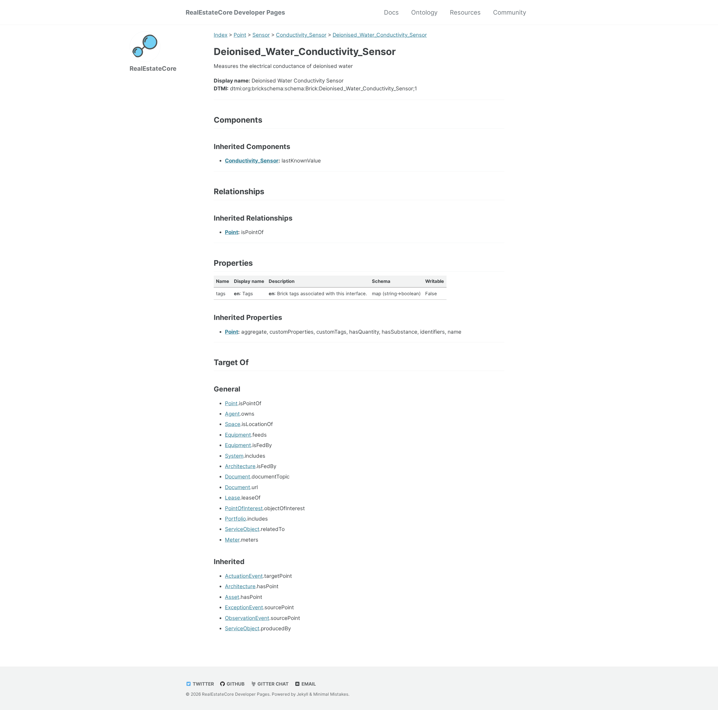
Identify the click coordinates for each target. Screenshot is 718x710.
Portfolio (235, 519)
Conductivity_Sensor (301, 35)
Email (308, 684)
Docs (391, 12)
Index (220, 35)
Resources (465, 12)
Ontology (424, 12)
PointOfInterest (244, 508)
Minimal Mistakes (330, 694)
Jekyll (302, 694)
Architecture (240, 466)
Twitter (203, 684)
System (234, 456)
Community (509, 12)
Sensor (261, 35)
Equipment (238, 435)
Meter (232, 540)
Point (240, 35)
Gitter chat (272, 684)
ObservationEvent (247, 618)
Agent (232, 414)
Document (237, 476)
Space (232, 424)
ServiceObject (242, 529)
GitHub (235, 684)
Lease (232, 497)
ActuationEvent (244, 576)
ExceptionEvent (244, 607)
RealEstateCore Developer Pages (235, 12)
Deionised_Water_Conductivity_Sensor (380, 35)
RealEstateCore (153, 68)
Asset (232, 597)
